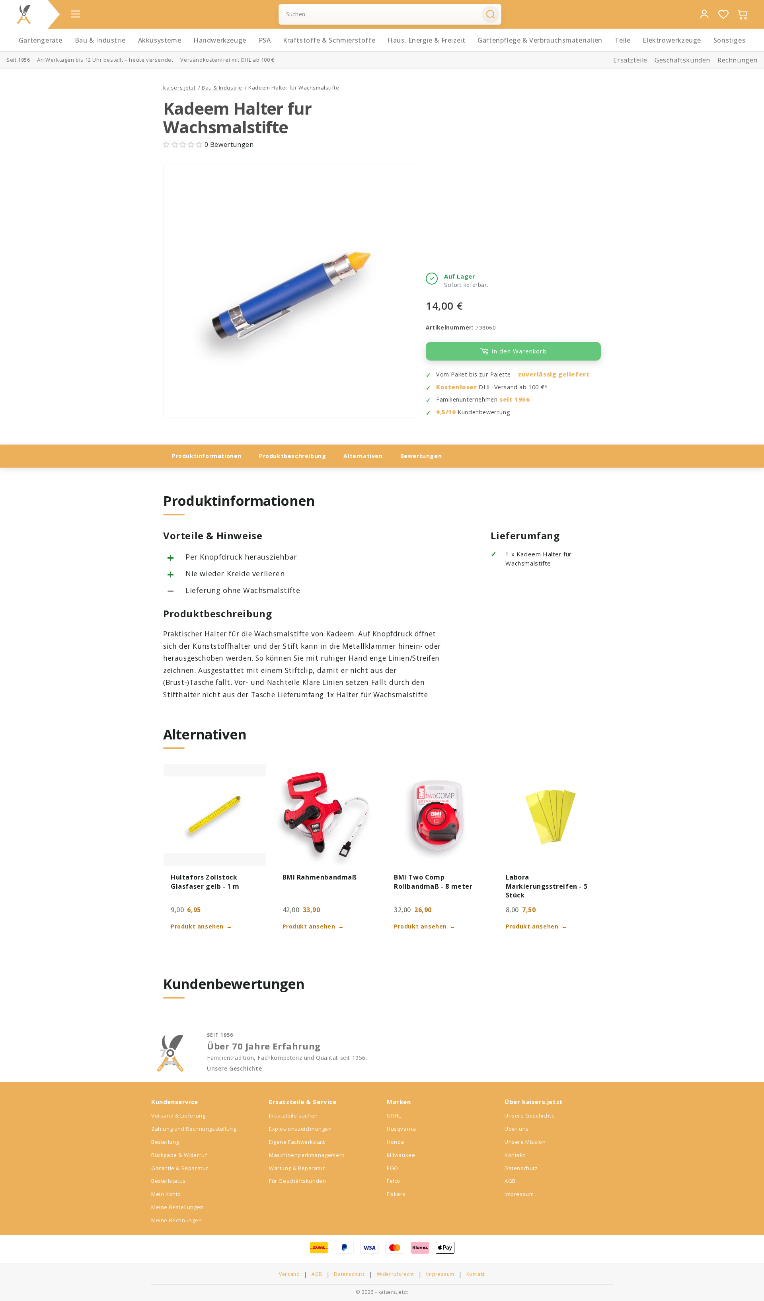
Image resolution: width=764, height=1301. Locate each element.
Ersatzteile (630, 60)
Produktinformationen (207, 456)
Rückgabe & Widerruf (179, 1155)
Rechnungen (737, 60)
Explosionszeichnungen (300, 1128)
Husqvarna (401, 1128)
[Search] (490, 14)
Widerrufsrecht (395, 1274)
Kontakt (515, 1155)
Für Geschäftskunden (297, 1180)
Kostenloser (456, 387)
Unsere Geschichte (234, 1068)
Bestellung (165, 1141)
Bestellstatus (168, 1180)
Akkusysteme (159, 40)
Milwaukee (401, 1155)
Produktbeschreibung (292, 456)
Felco (393, 1180)
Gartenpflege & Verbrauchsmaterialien (539, 40)
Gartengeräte (40, 40)
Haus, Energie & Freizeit (426, 40)
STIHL (394, 1115)
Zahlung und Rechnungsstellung (193, 1128)
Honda (395, 1141)
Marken (399, 1102)
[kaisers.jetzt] (24, 14)
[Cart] (742, 14)
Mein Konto (166, 1194)
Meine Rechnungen (176, 1220)
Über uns (517, 1128)
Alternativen (362, 456)
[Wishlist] (723, 14)
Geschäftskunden (682, 60)
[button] (184, 144)
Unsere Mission (525, 1141)
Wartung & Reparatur (297, 1168)
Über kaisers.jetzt (534, 1102)
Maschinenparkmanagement (307, 1155)
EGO (392, 1168)
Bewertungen (421, 456)
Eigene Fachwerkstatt (297, 1141)
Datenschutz (521, 1168)
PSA (265, 40)
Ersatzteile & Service (303, 1102)
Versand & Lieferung (178, 1115)
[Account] (704, 14)
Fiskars (396, 1194)
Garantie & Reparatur (179, 1168)
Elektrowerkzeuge (672, 40)
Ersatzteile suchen (293, 1115)
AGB (510, 1180)
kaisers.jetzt (179, 87)
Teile (623, 40)
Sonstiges (729, 40)
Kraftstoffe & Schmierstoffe (329, 40)
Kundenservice (174, 1102)
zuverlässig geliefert (554, 374)
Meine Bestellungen (177, 1207)
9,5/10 (446, 412)
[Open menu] (75, 14)
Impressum (519, 1194)
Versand (289, 1274)
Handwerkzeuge (219, 40)
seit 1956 (514, 399)
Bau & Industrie (100, 40)
